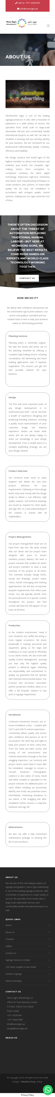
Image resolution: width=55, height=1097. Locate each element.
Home (8, 925)
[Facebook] (21, 15)
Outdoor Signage (14, 973)
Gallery (9, 946)
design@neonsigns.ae (17, 1028)
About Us (10, 932)
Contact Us (27, 278)
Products (10, 939)
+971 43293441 (14, 1015)
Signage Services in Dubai (18, 960)
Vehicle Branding (13, 980)
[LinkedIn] (34, 15)
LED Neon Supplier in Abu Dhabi (21, 967)
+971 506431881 (15, 1019)
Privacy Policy (27, 1095)
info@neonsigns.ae (29, 8)
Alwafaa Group (28, 1081)
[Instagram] (28, 15)
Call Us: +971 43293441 (28, 2)
